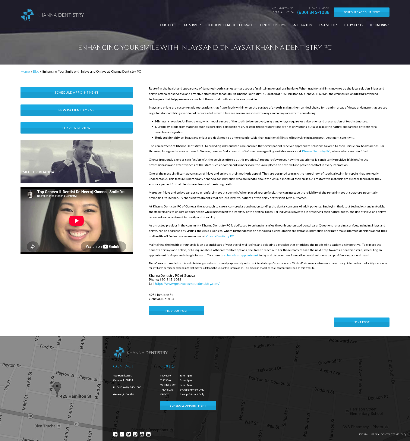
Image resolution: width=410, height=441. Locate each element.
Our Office (168, 25)
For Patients (353, 25)
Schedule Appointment (362, 12)
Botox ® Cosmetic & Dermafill (231, 25)
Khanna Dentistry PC (316, 151)
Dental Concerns (273, 25)
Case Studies (328, 25)
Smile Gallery (302, 25)
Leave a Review (77, 128)
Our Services (192, 25)
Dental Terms (390, 434)
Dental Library (369, 434)
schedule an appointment (241, 255)
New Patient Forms (77, 110)
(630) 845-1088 (313, 12)
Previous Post (176, 310)
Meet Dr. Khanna (38, 172)
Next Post (362, 322)
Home (25, 71)
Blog (36, 71)
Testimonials (379, 25)
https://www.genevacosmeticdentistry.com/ (187, 283)
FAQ (403, 434)
